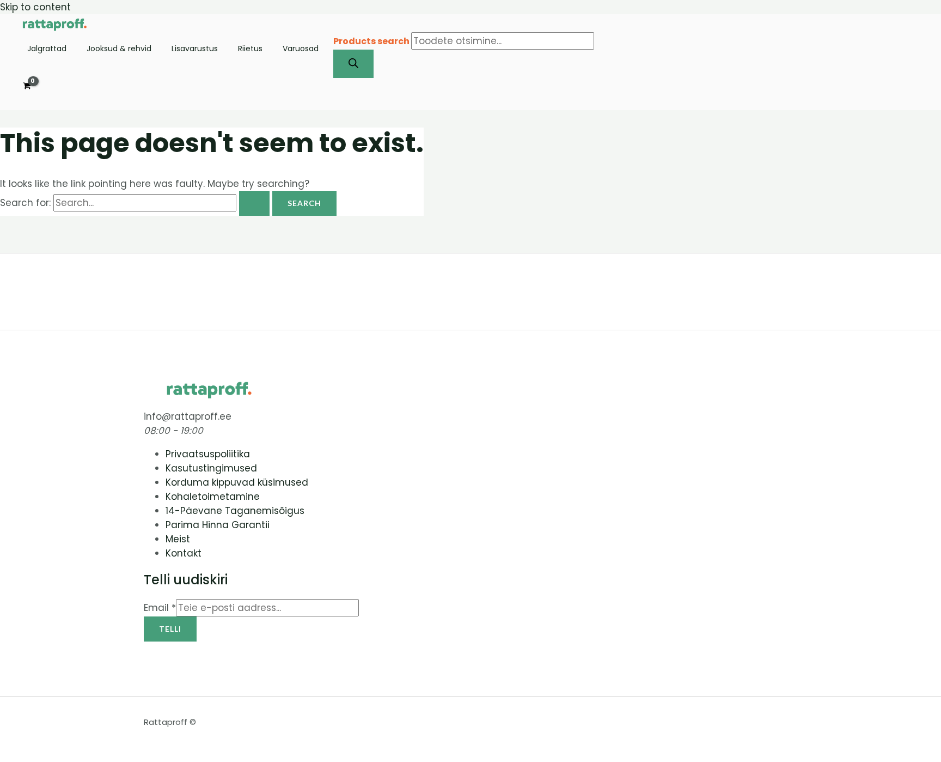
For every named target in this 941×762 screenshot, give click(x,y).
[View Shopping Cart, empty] (27, 86)
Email (160, 607)
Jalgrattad (46, 49)
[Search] (353, 64)
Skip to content (35, 7)
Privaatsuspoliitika (208, 454)
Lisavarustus (195, 49)
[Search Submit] (254, 203)
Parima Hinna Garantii (218, 524)
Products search (372, 41)
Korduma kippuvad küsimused (237, 482)
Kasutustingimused (211, 468)
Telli (170, 628)
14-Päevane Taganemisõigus (235, 510)
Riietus (250, 49)
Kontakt (183, 553)
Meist (178, 539)
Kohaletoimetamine (213, 496)
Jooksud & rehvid (119, 49)
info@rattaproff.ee (187, 416)
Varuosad (301, 49)
